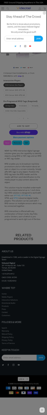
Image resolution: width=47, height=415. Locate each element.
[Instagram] (25, 46)
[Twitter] (15, 46)
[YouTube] (30, 46)
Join (39, 38)
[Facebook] (20, 46)
